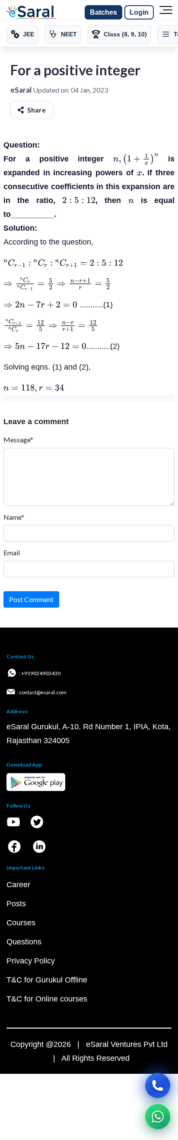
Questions (23, 941)
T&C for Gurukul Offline (46, 980)
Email (11, 552)
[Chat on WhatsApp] (157, 1116)
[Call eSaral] (157, 1085)
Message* (18, 439)
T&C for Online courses (46, 999)
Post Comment (31, 599)
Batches (103, 12)
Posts (16, 903)
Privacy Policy (30, 960)
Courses (20, 922)
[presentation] (136, 159)
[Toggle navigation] (166, 12)
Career (18, 884)
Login (139, 12)
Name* (13, 517)
